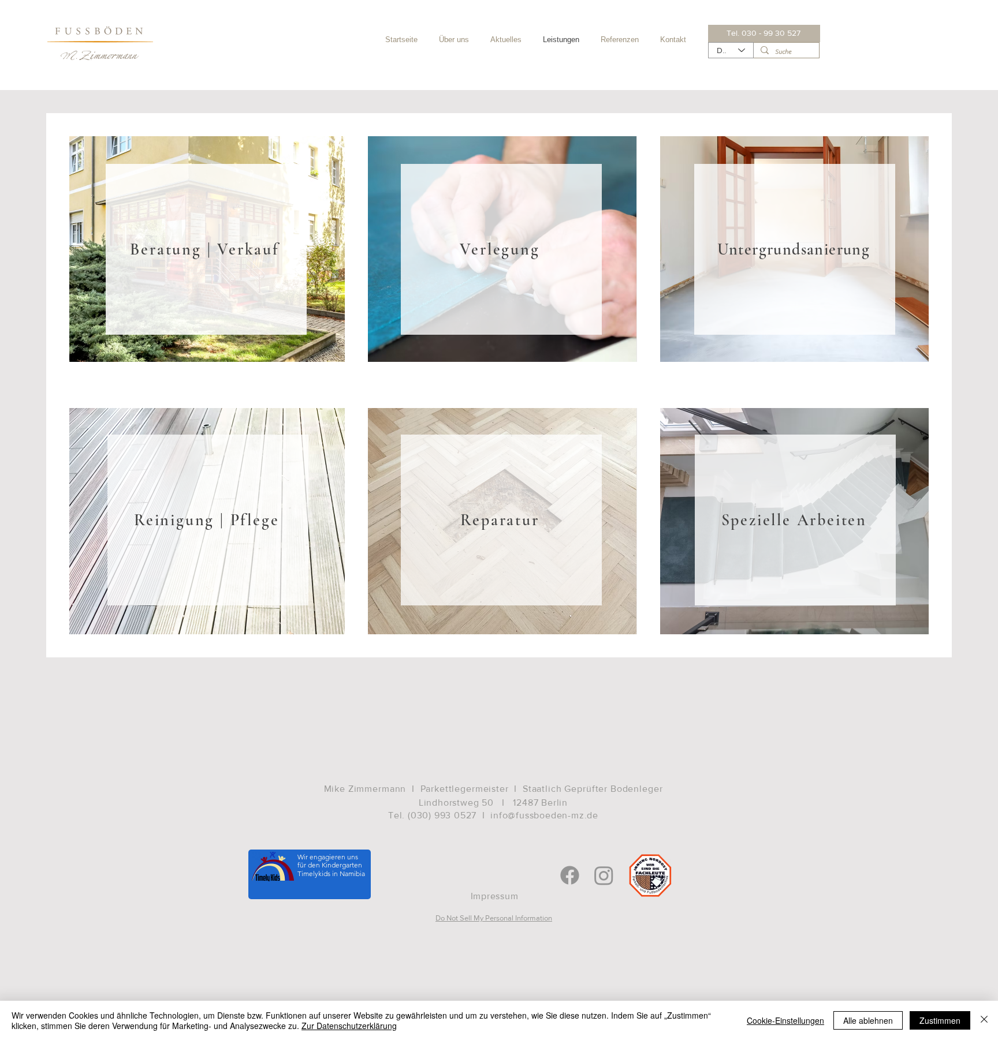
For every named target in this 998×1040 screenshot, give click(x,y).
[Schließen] (984, 1020)
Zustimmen (939, 1020)
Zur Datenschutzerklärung (349, 1025)
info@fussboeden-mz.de (544, 815)
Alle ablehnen (868, 1020)
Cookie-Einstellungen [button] (785, 1020)
